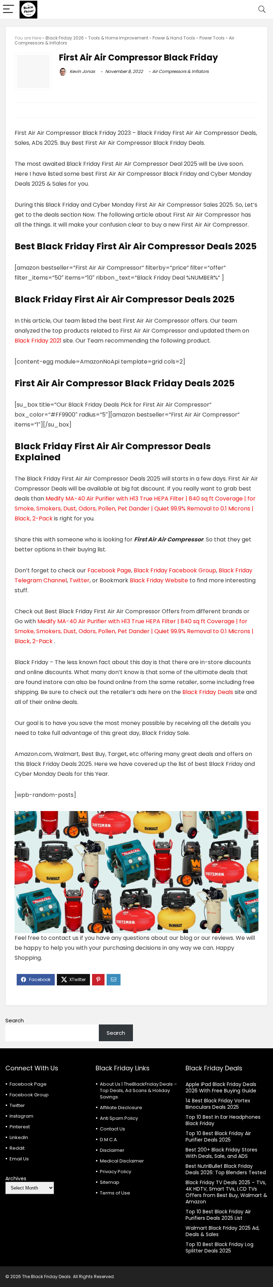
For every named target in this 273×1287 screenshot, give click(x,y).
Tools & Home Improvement (118, 38)
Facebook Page (109, 570)
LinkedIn (19, 1137)
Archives (15, 1178)
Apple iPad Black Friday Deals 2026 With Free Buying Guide (221, 1087)
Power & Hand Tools (173, 38)
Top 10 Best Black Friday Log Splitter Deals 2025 (219, 1247)
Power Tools (212, 38)
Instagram (21, 1116)
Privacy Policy (115, 1171)
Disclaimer (112, 1150)
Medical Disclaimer (122, 1161)
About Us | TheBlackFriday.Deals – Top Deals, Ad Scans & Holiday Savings (138, 1090)
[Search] (262, 9)
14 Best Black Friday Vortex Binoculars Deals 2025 (218, 1104)
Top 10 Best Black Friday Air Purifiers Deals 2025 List (218, 1215)
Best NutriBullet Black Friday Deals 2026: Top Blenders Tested (226, 1169)
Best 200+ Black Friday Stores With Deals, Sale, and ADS (221, 1153)
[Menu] (8, 9)
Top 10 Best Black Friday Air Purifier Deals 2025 (218, 1136)
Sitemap (109, 1182)
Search (14, 1020)
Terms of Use (115, 1193)
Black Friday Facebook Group (175, 570)
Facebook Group (29, 1094)
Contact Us (112, 1129)
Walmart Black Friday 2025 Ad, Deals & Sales (222, 1231)
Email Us (19, 1158)
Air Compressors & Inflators (180, 71)
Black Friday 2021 (39, 341)
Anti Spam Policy (119, 1118)
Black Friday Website (159, 580)
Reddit (17, 1148)
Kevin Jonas (82, 71)
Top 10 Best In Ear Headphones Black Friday (223, 1120)
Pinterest (20, 1126)
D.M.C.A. (109, 1139)
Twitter (79, 580)
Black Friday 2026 (65, 38)
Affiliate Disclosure (121, 1107)
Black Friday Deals (207, 692)
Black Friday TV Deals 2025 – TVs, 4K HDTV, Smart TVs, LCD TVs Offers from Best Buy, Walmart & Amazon (226, 1192)
